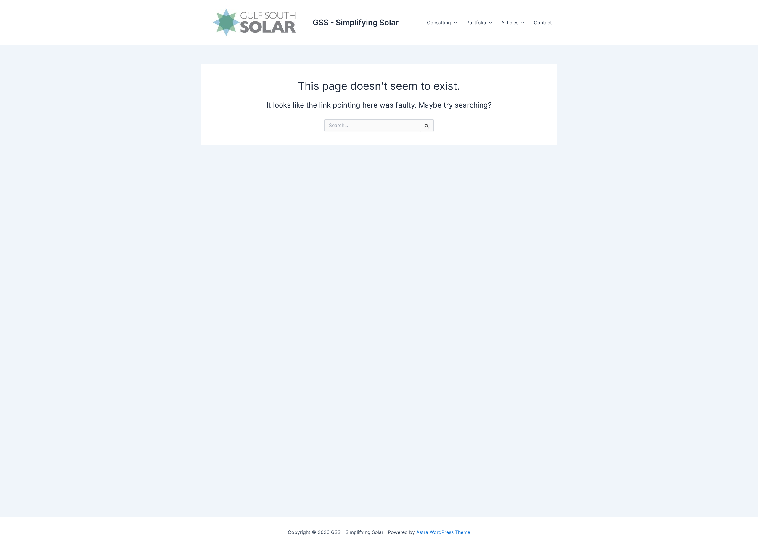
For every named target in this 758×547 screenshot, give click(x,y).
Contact (543, 22)
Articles (509, 22)
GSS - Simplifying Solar (356, 22)
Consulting (439, 22)
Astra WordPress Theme (443, 532)
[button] (454, 22)
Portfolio (476, 22)
